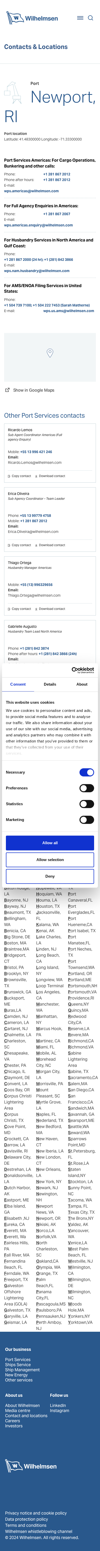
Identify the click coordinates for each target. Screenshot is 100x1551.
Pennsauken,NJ (50, 1316)
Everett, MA (15, 1230)
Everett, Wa (15, 1236)
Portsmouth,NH (82, 986)
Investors (14, 1426)
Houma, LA (46, 900)
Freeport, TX (16, 1279)
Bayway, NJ (15, 906)
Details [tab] (50, 684)
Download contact (52, 476)
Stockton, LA (80, 1181)
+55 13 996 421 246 (36, 452)
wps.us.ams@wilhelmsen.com (68, 311)
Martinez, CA (48, 1041)
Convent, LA (15, 1083)
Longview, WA (49, 979)
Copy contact (21, 476)
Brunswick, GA (17, 992)
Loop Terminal (50, 986)
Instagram (59, 1410)
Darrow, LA (14, 1145)
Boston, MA (15, 943)
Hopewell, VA (49, 888)
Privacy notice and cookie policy (36, 1513)
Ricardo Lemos (20, 430)
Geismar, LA (15, 1322)
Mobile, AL (46, 1053)
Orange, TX (47, 1273)
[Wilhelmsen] (32, 17)
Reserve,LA (78, 1028)
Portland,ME (80, 979)
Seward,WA (79, 1132)
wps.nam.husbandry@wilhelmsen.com (36, 270)
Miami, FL (45, 1047)
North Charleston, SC (47, 1249)
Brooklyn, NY (16, 973)
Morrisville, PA (49, 1083)
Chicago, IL (15, 1071)
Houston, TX (48, 906)
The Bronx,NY (81, 1218)
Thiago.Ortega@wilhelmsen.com (34, 595)
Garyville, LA (16, 1316)
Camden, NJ (16, 1016)
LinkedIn (58, 1405)
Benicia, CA (15, 930)
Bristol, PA (14, 967)
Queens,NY (78, 1004)
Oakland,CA (47, 1261)
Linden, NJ (46, 949)
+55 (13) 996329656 (36, 584)
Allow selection (50, 859)
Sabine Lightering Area (77, 1059)
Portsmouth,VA (82, 992)
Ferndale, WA (16, 1273)
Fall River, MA (16, 1255)
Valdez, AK (78, 1224)
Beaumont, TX (17, 912)
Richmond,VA (81, 1047)
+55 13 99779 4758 (35, 515)
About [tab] (82, 684)
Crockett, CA (16, 1139)
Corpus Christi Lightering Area (18, 1102)
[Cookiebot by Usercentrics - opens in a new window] (72, 670)
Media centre (17, 1410)
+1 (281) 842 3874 (34, 648)
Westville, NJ (80, 1261)
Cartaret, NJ (16, 1028)
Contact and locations (26, 1415)
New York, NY (49, 1181)
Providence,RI (81, 998)
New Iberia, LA (50, 1151)
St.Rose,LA (78, 1163)
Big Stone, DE (17, 937)
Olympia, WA (48, 1267)
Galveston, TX (17, 1310)
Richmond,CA (81, 1041)
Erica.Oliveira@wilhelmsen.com (33, 531)
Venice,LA (77, 1243)
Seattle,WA (78, 1126)
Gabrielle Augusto (22, 626)
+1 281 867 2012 (56, 174)
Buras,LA (12, 1010)
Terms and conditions (25, 1525)
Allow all (50, 843)
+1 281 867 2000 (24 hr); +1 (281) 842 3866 (38, 259)
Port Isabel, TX (82, 930)
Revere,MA (78, 1034)
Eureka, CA (14, 1224)
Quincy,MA (78, 1010)
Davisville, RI (16, 1151)
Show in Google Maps (34, 390)
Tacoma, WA (80, 1200)
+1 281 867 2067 (56, 214)
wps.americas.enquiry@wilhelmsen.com (38, 225)
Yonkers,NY (79, 1316)
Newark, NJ (47, 1187)
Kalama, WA (47, 924)
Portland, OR (80, 973)
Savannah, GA (81, 1114)
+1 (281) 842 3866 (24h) (58, 653)
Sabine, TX (78, 1071)
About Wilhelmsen (22, 1405)
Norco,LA (45, 1230)
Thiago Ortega (19, 562)
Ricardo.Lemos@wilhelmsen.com (35, 462)
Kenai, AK (45, 930)
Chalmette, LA (17, 1034)
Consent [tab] (18, 684)
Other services (19, 1380)
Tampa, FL (78, 1206)
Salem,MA (77, 1083)
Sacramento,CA (83, 1077)
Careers (12, 1421)
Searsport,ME (81, 1120)
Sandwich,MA (81, 1108)
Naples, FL (46, 1114)
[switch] (86, 788)
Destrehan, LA (17, 1169)
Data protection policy (26, 1519)
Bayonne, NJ (16, 900)
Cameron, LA (16, 1022)
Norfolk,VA (46, 1236)
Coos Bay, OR (17, 1090)
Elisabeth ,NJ (16, 1218)
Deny (50, 876)
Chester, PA (15, 1065)
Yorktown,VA (80, 1322)
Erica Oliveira (18, 493)
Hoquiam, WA (49, 894)
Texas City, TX (81, 1212)
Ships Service (18, 1364)
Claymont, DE (17, 1077)
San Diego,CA (81, 1090)
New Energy (16, 1375)
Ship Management (22, 1370)
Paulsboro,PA (49, 1310)
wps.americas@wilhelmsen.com (31, 191)
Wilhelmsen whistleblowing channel (38, 1531)
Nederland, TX (49, 1120)
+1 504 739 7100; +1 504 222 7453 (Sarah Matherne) (47, 305)
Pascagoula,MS (51, 1304)
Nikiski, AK (46, 1224)
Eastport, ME (16, 1200)
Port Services (18, 1359)
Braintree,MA (16, 949)
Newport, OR (48, 1218)
